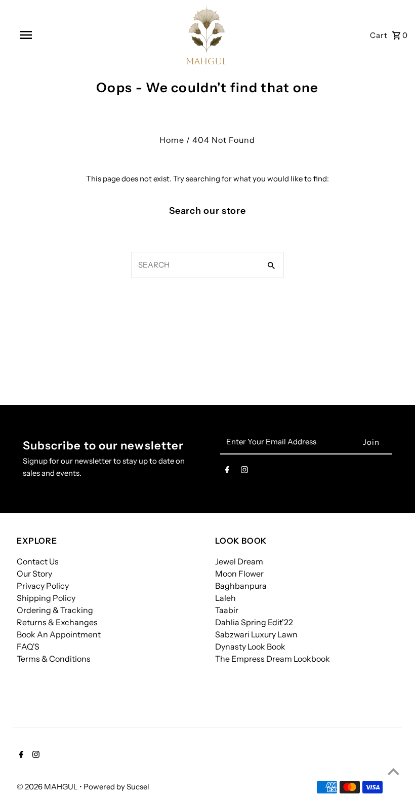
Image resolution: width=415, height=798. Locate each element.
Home (171, 140)
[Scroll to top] (393, 771)
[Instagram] (244, 472)
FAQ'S (28, 646)
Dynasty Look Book (250, 646)
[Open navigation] (47, 35)
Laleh (225, 598)
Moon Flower (239, 573)
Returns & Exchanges (57, 622)
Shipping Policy (46, 598)
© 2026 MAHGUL (48, 786)
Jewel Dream (239, 561)
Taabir (226, 610)
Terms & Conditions (54, 659)
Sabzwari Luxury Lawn (256, 634)
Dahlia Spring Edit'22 (254, 622)
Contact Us (38, 561)
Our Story (34, 573)
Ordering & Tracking (55, 610)
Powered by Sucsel (116, 786)
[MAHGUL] (206, 34)
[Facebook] (227, 472)
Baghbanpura (241, 586)
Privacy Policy (43, 586)
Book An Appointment (59, 634)
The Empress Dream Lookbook (272, 659)
